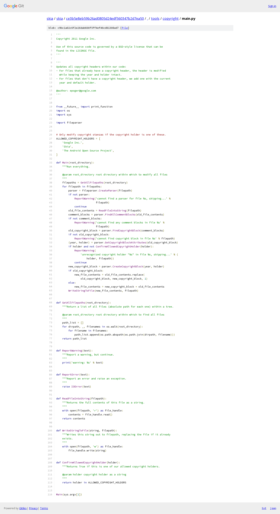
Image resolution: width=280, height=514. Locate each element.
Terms (44, 508)
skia (50, 18)
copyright (171, 18)
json (273, 508)
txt (264, 508)
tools (155, 18)
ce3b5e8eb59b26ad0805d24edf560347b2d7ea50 (105, 18)
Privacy (33, 508)
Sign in (272, 6)
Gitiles (23, 508)
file (125, 27)
